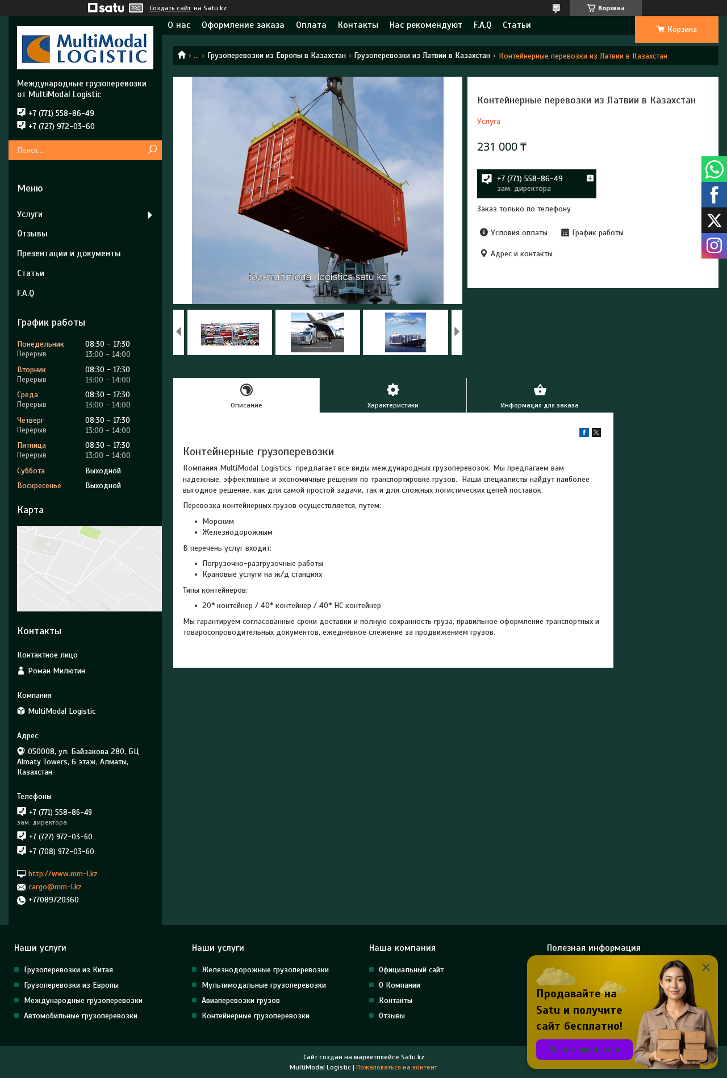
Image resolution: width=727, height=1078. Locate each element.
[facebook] (584, 434)
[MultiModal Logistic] (85, 47)
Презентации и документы (69, 253)
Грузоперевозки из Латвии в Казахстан (422, 55)
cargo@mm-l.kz (55, 887)
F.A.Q (482, 25)
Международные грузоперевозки (83, 1000)
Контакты (358, 25)
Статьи (517, 25)
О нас (179, 25)
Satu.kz (412, 1057)
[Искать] (152, 150)
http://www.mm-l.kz (63, 874)
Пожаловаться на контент (396, 1067)
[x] (596, 434)
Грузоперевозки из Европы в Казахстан (276, 55)
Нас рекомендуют (426, 25)
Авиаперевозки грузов (241, 1000)
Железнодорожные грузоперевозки (265, 970)
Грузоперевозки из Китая (68, 970)
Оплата (311, 25)
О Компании (399, 985)
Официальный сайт (411, 970)
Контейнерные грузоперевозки (256, 1016)
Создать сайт (170, 8)
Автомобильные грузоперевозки (80, 1016)
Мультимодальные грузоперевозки (264, 985)
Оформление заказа (243, 25)
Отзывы (32, 233)
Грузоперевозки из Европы (71, 985)
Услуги (30, 214)
